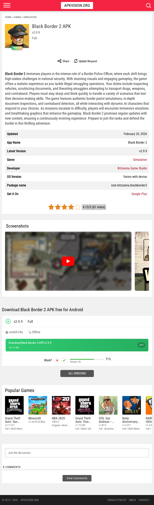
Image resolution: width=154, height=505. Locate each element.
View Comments (77, 478)
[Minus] (57, 360)
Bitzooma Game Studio (132, 168)
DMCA (132, 500)
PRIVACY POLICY (116, 500)
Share (65, 61)
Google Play (139, 194)
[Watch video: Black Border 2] (68, 261)
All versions (77, 373)
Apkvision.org (77, 5)
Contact (144, 500)
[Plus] (64, 360)
